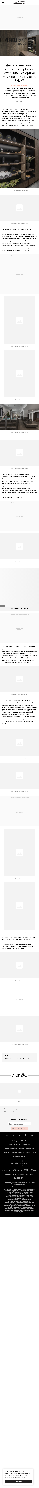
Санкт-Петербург (11, 1059)
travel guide (24, 1059)
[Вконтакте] (13, 1135)
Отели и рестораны (19, 85)
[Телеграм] (19, 1135)
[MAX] (7, 1135)
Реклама (24, 1141)
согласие (10, 1109)
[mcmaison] (19, 2)
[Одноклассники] (26, 1135)
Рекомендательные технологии (13, 1152)
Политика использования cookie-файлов (19, 1148)
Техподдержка (31, 1152)
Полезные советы (19, 1156)
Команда (15, 1141)
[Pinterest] (32, 1135)
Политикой (8, 1112)
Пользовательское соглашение (19, 1144)
